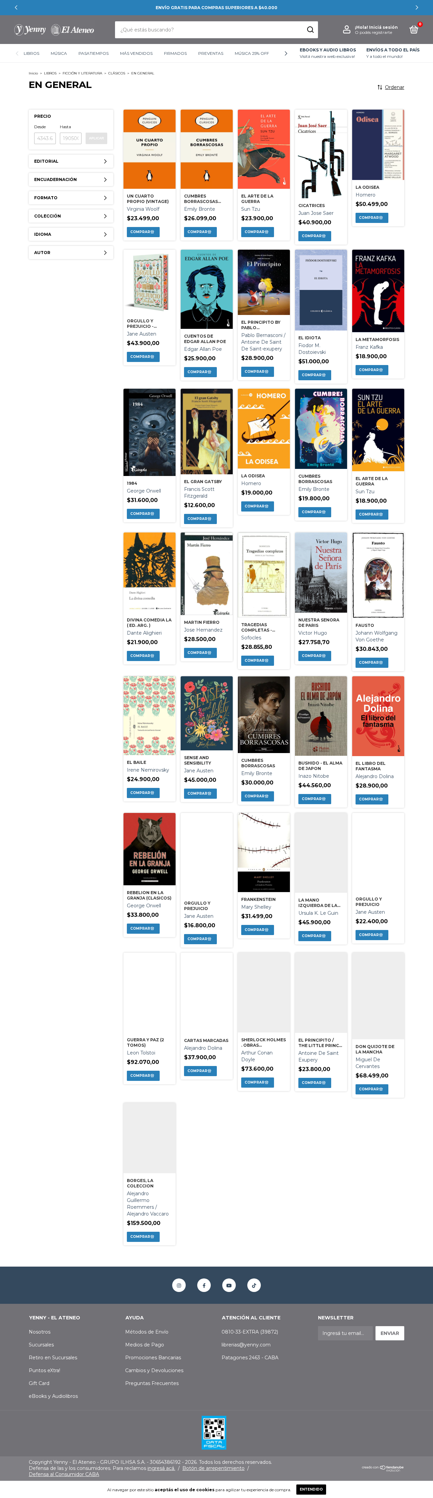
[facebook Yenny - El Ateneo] (204, 1285)
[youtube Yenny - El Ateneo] (229, 1285)
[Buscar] (310, 30)
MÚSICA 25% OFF (252, 53)
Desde (40, 126)
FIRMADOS (175, 53)
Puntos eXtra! (44, 1370)
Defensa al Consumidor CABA (64, 1474)
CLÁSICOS (116, 73)
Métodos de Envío (146, 1332)
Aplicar (96, 138)
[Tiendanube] (383, 1470)
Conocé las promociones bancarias (216, 7)
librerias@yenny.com (246, 1345)
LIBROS (31, 53)
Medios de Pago (144, 1345)
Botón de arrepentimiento (213, 1468)
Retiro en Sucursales (53, 1358)
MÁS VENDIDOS (136, 53)
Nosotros (39, 1332)
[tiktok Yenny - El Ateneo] (254, 1285)
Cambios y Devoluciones (154, 1370)
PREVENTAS (210, 53)
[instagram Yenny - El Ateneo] (179, 1285)
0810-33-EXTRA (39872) (250, 1332)
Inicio (33, 73)
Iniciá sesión (383, 27)
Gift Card (39, 1383)
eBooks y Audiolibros (53, 1396)
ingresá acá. (161, 1468)
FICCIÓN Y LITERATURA (82, 73)
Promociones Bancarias (153, 1358)
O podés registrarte (373, 32)
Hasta (65, 126)
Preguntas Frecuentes (152, 1383)
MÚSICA (59, 53)
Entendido (311, 1489)
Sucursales (41, 1345)
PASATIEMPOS (93, 53)
